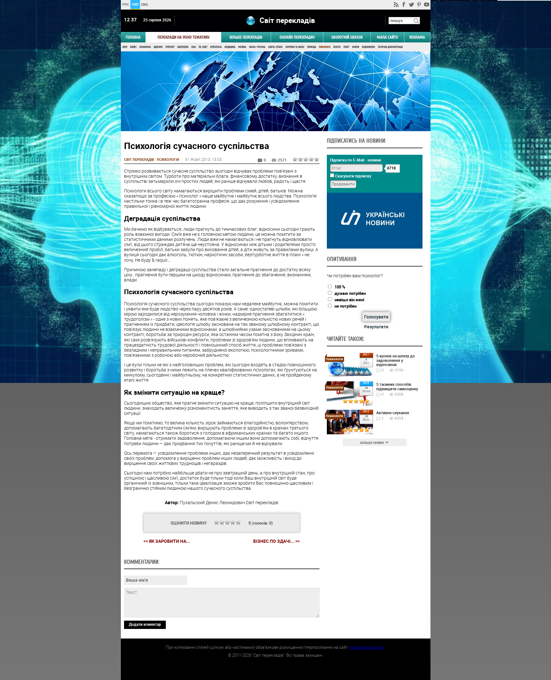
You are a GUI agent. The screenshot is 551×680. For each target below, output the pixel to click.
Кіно (193, 47)
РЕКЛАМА (417, 37)
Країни (355, 47)
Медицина (229, 47)
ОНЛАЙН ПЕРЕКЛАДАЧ (297, 37)
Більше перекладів (246, 37)
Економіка (145, 47)
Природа (311, 47)
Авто (124, 47)
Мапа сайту (387, 37)
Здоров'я (158, 47)
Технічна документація (390, 47)
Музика (242, 47)
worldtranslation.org (366, 647)
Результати (376, 327)
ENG (144, 4)
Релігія (337, 47)
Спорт (346, 47)
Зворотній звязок (347, 37)
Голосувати (376, 317)
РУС (125, 4)
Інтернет (169, 47)
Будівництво (368, 47)
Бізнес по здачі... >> (276, 541)
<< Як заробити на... (166, 541)
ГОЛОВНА (133, 37)
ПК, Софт (203, 47)
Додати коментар (145, 624)
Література (216, 47)
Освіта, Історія (275, 47)
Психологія (324, 47)
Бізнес (133, 47)
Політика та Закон (294, 47)
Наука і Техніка (257, 47)
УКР (135, 4)
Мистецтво (182, 47)
